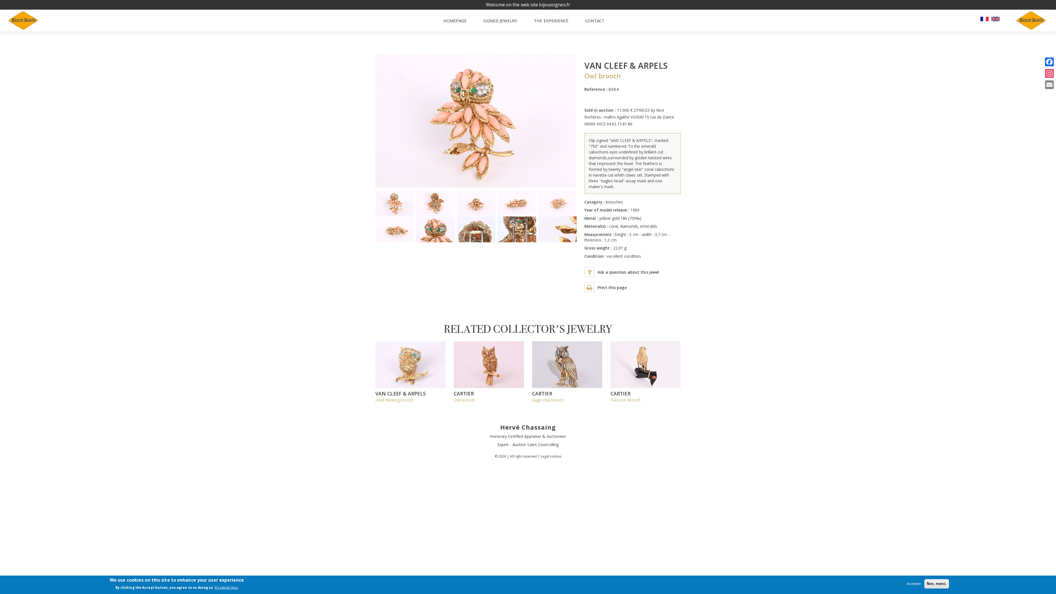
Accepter (914, 583)
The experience (551, 20)
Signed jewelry (500, 20)
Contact (595, 20)
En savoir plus (226, 587)
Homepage (455, 20)
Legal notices (551, 456)
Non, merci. (937, 584)
